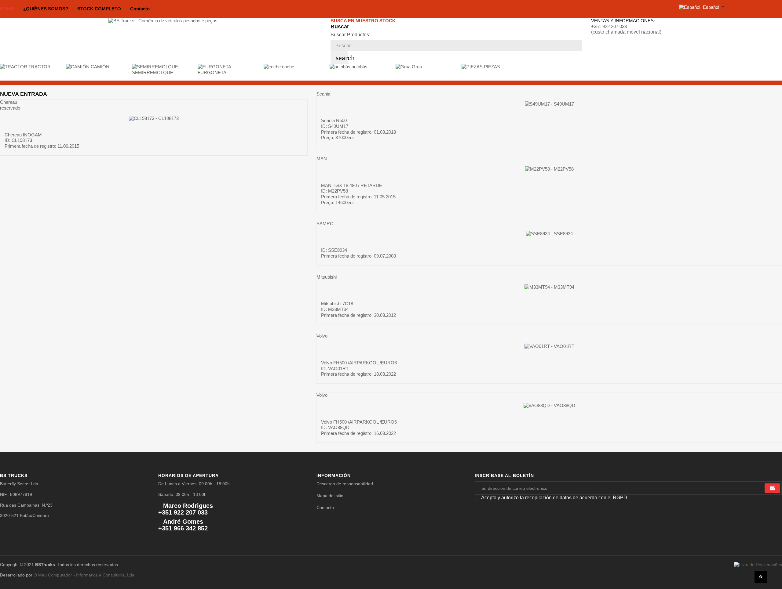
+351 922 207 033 (609, 26)
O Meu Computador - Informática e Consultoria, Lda (84, 575)
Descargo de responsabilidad (344, 483)
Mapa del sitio (329, 495)
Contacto (325, 507)
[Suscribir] (772, 488)
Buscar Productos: (350, 34)
